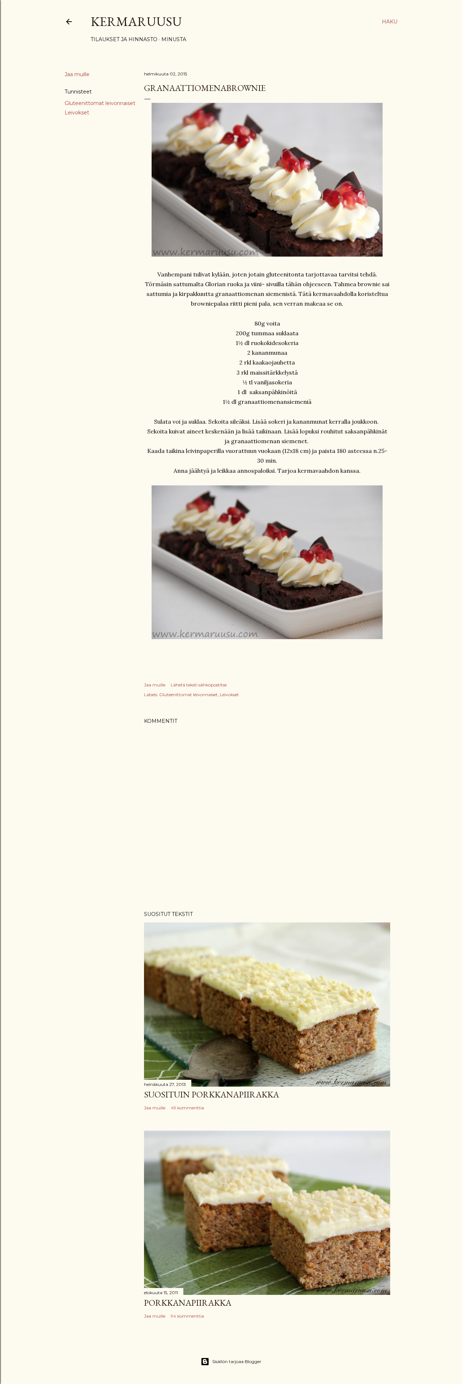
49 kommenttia (187, 1107)
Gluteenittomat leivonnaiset (100, 103)
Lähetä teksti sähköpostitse (199, 684)
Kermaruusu (136, 21)
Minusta (173, 39)
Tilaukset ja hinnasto (124, 39)
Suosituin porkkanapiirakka (211, 1094)
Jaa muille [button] (77, 74)
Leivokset (77, 112)
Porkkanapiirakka (187, 1302)
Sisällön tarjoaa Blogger (236, 1361)
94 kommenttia (187, 1316)
